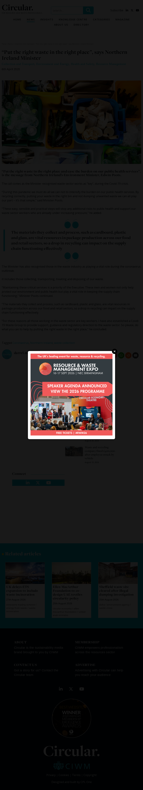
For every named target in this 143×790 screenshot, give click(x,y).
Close (114, 351)
